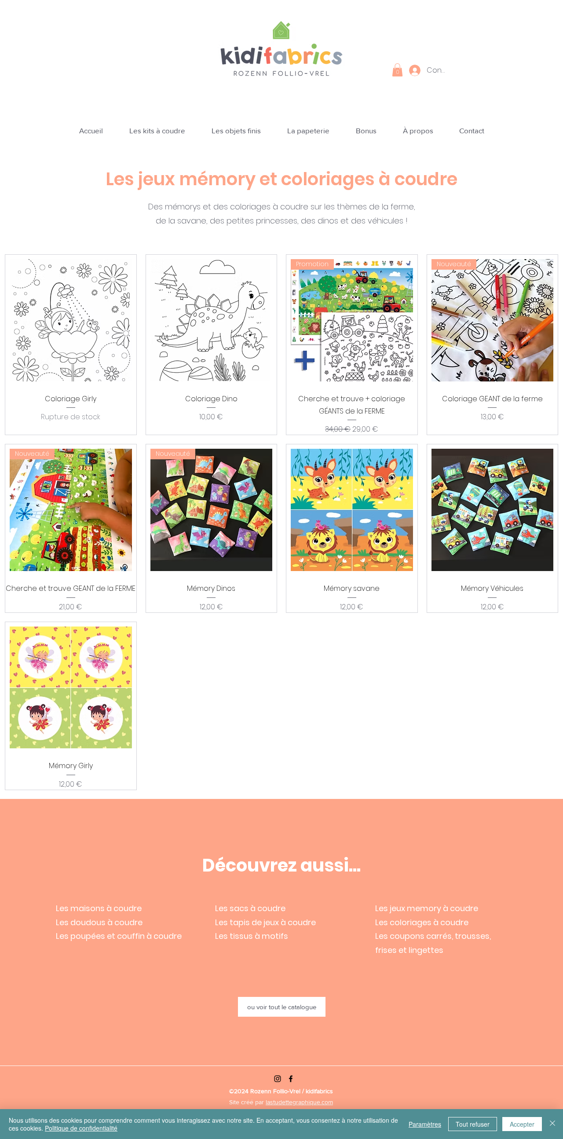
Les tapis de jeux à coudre (265, 922)
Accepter (522, 1124)
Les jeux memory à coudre (426, 908)
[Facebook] (290, 1078)
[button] (397, 70)
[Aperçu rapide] (70, 320)
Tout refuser (473, 1124)
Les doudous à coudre (99, 922)
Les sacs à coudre (250, 908)
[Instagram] (277, 1078)
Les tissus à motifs (251, 935)
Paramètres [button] (425, 1124)
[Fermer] (552, 1124)
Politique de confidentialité (81, 1128)
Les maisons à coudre (99, 908)
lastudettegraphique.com (299, 1102)
